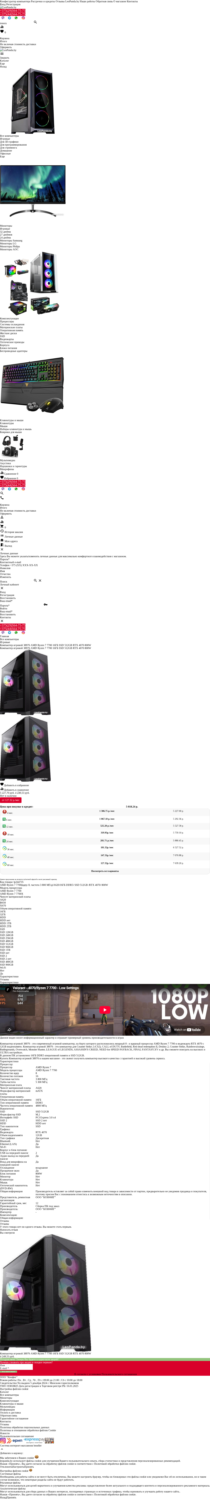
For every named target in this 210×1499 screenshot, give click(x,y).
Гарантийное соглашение (14, 1418)
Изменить (5, 577)
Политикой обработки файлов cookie (115, 1463)
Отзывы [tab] (4, 979)
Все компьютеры (9, 1394)
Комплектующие (9, 1400)
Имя (2, 571)
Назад (3, 1497)
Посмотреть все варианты (105, 871)
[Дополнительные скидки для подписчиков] (3, 1442)
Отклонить (6, 1466)
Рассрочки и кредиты (43, 1)
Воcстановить (8, 614)
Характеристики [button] (9, 982)
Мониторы (6, 1397)
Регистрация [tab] (7, 595)
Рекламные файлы (10, 1482)
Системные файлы (10, 1473)
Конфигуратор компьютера (15, 1)
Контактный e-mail (11, 562)
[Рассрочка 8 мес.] (49, 1442)
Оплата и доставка (10, 1412)
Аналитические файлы (13, 1488)
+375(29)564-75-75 (12, 10)
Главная (4, 636)
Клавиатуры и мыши (11, 1403)
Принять (29, 1466)
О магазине (119, 1)
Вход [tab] (3, 592)
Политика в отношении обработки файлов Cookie (28, 1430)
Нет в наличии (8, 795)
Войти (3, 608)
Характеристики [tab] (9, 976)
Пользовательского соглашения (119, 1374)
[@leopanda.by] (23, 18)
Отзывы (4, 1424)
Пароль (5, 559)
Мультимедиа (7, 1406)
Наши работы (87, 1)
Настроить (18, 1466)
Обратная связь (104, 1)
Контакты (132, 1)
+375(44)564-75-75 (12, 14)
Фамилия (5, 568)
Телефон (5, 565)
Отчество (5, 574)
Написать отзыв (9, 1229)
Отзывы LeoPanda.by (67, 1)
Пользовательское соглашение (17, 1436)
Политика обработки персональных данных (24, 1427)
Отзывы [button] (4, 1220)
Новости (5, 1433)
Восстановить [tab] (8, 598)
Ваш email (6, 601)
